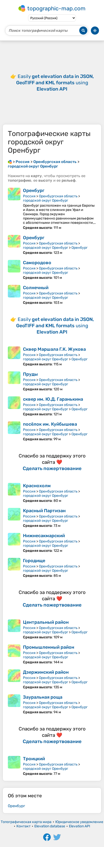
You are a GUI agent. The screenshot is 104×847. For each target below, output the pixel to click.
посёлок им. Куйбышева (50, 424)
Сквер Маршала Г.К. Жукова (54, 349)
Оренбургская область (58, 196)
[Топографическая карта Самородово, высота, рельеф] (14, 270)
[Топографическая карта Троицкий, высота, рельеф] (14, 766)
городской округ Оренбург (45, 200)
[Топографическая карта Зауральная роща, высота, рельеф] (14, 704)
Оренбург (33, 190)
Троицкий (34, 758)
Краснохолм (37, 485)
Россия (29, 196)
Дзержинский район (46, 672)
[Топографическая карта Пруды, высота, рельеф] (14, 381)
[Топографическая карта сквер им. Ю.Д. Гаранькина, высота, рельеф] (14, 406)
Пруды (30, 374)
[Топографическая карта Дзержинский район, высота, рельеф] (14, 679)
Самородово (37, 262)
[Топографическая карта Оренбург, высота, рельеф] (14, 209)
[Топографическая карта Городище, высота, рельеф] (14, 568)
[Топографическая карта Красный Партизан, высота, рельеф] (14, 518)
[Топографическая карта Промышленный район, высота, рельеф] (14, 654)
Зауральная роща (42, 697)
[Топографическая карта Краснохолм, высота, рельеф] (14, 493)
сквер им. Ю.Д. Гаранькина (53, 399)
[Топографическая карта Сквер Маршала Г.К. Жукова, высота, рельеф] (14, 356)
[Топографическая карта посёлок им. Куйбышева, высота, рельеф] (14, 431)
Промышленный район (48, 647)
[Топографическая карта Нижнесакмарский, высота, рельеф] (14, 543)
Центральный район (46, 622)
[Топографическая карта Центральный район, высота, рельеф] (14, 629)
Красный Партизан (44, 510)
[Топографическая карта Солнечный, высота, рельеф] (14, 295)
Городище (34, 560)
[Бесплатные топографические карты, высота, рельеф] (10, 161)
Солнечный (35, 287)
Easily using (55, 82)
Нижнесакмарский (44, 535)
